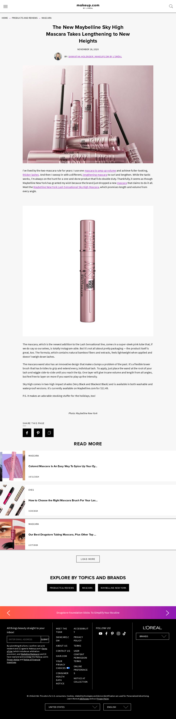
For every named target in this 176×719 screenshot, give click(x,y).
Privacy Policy (103, 698)
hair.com (61, 656)
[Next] (167, 613)
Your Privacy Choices (61, 665)
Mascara (46, 17)
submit (45, 639)
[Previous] (8, 613)
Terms (77, 645)
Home (5, 17)
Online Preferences (81, 670)
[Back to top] (168, 711)
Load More (88, 559)
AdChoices (84, 698)
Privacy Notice (13, 659)
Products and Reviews (24, 17)
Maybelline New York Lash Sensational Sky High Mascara (66, 187)
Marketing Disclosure (30, 654)
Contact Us (63, 650)
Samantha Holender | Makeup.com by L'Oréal (95, 56)
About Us (61, 645)
